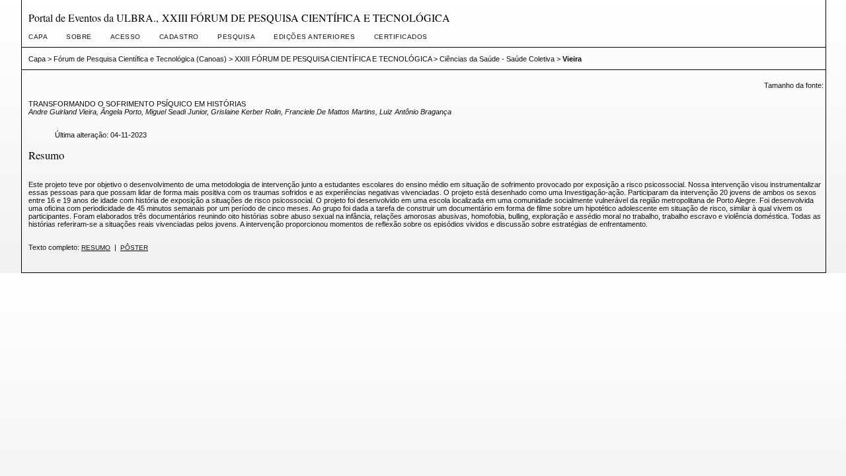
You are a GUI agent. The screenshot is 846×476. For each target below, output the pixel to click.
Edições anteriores (314, 36)
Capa (38, 36)
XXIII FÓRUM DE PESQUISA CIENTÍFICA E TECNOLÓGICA (333, 59)
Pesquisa (236, 36)
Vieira (572, 59)
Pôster (134, 247)
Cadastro (179, 36)
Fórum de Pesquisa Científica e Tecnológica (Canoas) (140, 59)
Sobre (79, 36)
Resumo (95, 247)
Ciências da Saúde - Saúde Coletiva (497, 59)
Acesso (125, 36)
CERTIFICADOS (401, 36)
